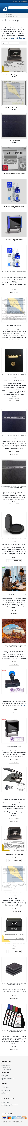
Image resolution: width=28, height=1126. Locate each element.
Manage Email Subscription (8, 1078)
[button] (27, 1)
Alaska (15, 374)
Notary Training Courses (5, 645)
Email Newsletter (5, 1090)
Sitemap (3, 1095)
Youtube (11, 1114)
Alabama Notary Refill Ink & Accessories (8, 271)
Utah (11, 324)
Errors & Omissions (7, 324)
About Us (3, 1086)
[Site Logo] (4, 10)
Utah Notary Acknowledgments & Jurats (17, 943)
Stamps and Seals (6, 1069)
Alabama (3, 374)
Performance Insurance (7, 1105)
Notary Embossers (7, 793)
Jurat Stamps (5, 943)
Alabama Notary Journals (9, 374)
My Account (4, 1075)
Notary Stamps (7, 695)
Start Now (14, 613)
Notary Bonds (7, 892)
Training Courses (5, 1067)
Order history (4, 1077)
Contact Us (4, 1089)
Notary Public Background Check (9, 1104)
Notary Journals (5, 1065)
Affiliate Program (5, 1087)
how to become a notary (17, 39)
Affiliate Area (4, 1080)
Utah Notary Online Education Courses (20, 645)
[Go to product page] (14, 257)
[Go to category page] (14, 60)
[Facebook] (26, 1)
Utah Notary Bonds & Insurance (18, 324)
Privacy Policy (5, 1093)
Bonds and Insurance (6, 1064)
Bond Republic (5, 1101)
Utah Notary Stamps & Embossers (17, 695)
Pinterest (8, 1114)
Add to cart (18, 560)
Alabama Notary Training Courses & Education (13, 592)
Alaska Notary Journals (21, 374)
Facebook (3, 1114)
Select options (14, 292)
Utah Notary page (15, 37)
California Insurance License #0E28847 (10, 1123)
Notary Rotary (5, 1102)
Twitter (5, 1114)
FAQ (2, 1092)
